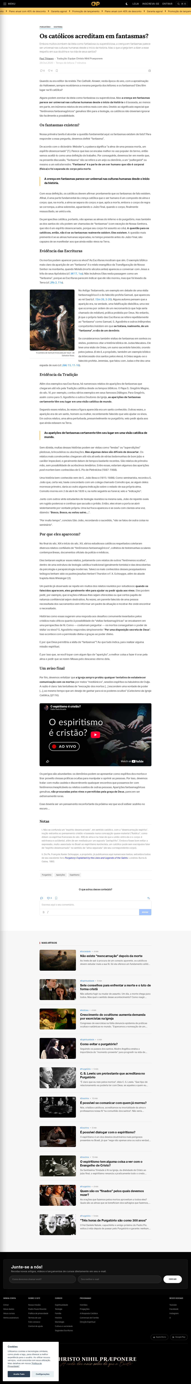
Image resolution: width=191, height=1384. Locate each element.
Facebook (173, 1309)
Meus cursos (9, 1314)
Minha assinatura (11, 1318)
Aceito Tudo (18, 1374)
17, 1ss (76, 274)
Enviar (172, 1279)
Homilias (83, 1305)
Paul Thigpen (47, 58)
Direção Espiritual (87, 1322)
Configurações (42, 1374)
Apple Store (161, 1337)
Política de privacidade (38, 1314)
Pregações (84, 1309)
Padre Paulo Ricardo (37, 1309)
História (58, 1318)
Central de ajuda (35, 1326)
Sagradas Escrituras (64, 1331)
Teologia (58, 1309)
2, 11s (56, 282)
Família (58, 1314)
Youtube (173, 1305)
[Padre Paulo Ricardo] (95, 4)
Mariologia (59, 1322)
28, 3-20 (103, 299)
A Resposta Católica (89, 1314)
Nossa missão (34, 1305)
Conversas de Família (89, 1318)
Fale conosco (34, 1322)
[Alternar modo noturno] (126, 4)
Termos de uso (34, 1318)
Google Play (180, 1337)
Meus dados (8, 1309)
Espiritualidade (61, 1305)
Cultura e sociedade (64, 1326)
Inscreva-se (150, 3)
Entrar (167, 3)
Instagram (174, 1314)
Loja (136, 3)
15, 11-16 (70, 365)
